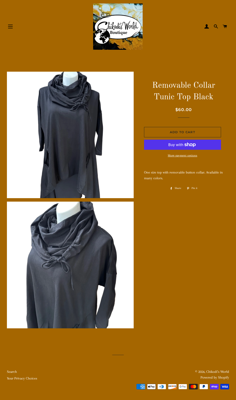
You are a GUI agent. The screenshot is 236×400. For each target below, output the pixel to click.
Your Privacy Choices (22, 378)
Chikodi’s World (217, 372)
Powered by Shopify (215, 377)
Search (12, 372)
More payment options (182, 155)
